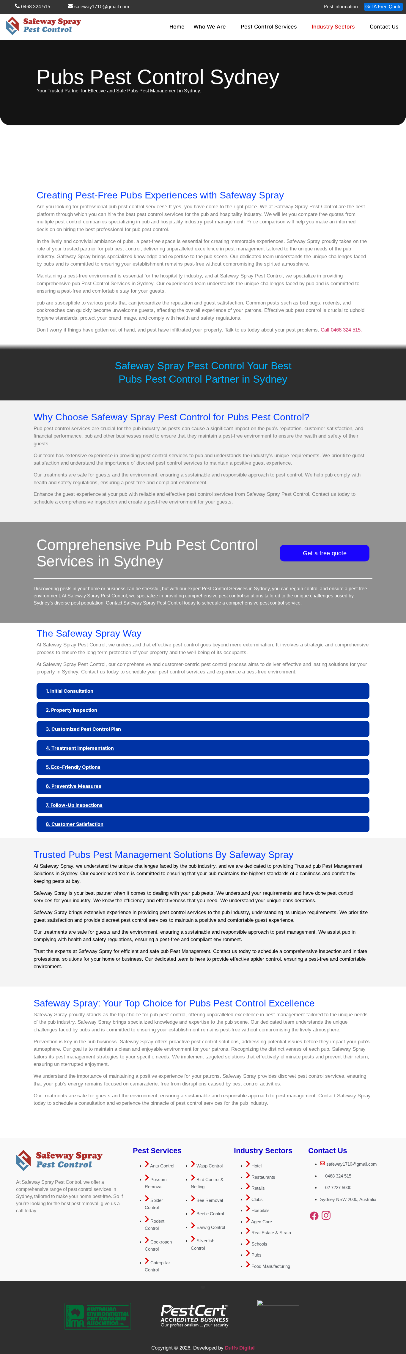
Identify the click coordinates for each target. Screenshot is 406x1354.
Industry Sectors (333, 26)
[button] (203, 691)
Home (177, 26)
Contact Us (384, 26)
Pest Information (341, 6)
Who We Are (209, 26)
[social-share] (314, 1215)
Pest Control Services (269, 26)
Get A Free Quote (383, 6)
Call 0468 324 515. (341, 330)
